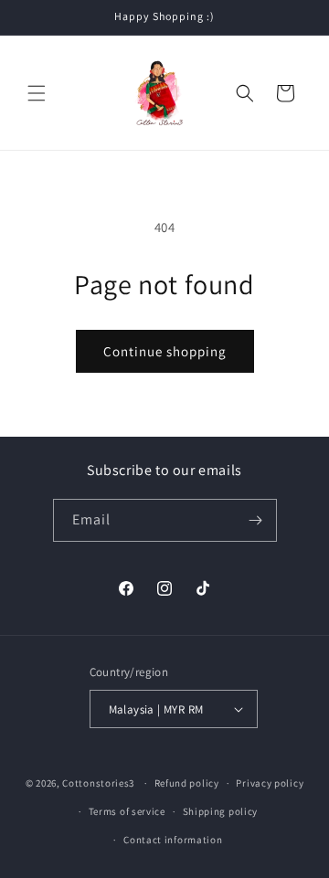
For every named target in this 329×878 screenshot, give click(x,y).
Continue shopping (165, 351)
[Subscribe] (256, 520)
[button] (36, 93)
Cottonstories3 (98, 783)
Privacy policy (269, 783)
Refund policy (186, 783)
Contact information (172, 839)
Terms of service (127, 811)
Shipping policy (221, 811)
